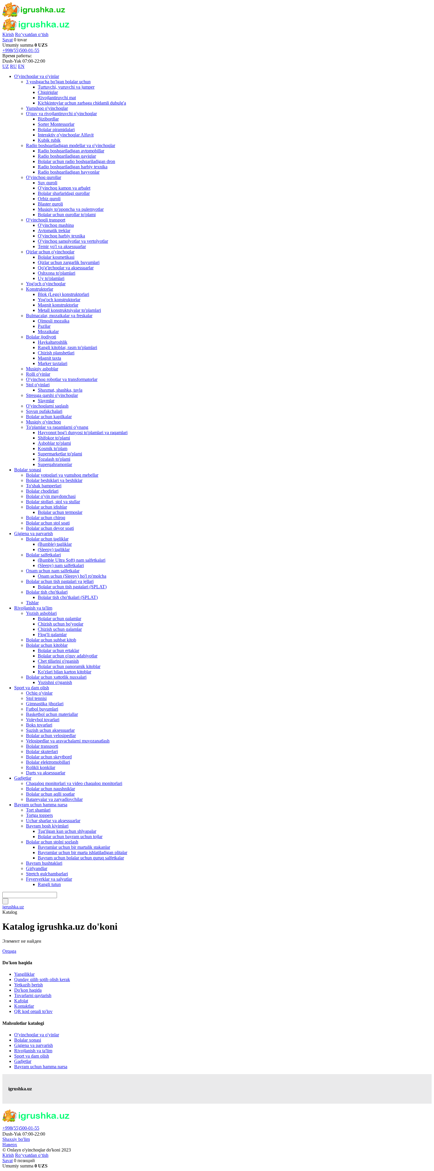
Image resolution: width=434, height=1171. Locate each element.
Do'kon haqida (28, 990)
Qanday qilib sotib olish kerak (42, 979)
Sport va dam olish (31, 1055)
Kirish (8, 34)
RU (13, 66)
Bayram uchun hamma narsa (40, 1066)
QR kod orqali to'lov (33, 1011)
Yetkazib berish (28, 984)
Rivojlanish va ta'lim (33, 1050)
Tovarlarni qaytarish (32, 995)
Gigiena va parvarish (33, 1045)
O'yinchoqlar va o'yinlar (36, 1034)
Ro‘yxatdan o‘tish (31, 34)
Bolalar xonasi (27, 1040)
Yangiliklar (24, 974)
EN (21, 66)
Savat (7, 39)
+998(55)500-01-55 (20, 50)
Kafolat (21, 1000)
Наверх (9, 1144)
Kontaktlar (24, 1006)
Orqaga (9, 951)
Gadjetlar (22, 1061)
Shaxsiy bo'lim (16, 1139)
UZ (5, 66)
